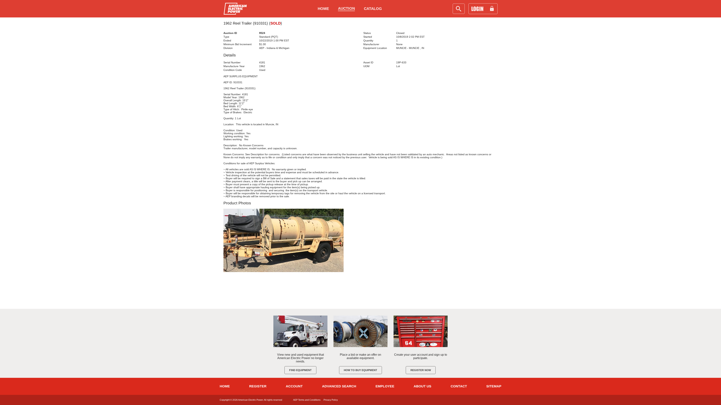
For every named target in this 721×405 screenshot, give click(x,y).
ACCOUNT (294, 386)
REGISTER (257, 386)
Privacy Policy (331, 400)
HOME (225, 386)
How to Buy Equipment (360, 370)
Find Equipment (300, 370)
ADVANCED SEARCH (339, 386)
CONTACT (459, 386)
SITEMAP (493, 386)
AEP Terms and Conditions (307, 400)
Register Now (420, 370)
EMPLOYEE (385, 386)
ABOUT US (422, 386)
